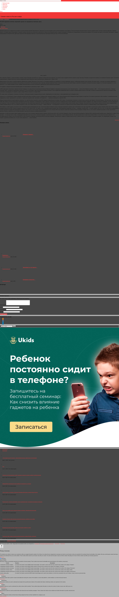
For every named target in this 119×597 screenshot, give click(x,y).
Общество (4, 4)
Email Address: (3, 309)
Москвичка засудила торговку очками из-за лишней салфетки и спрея (16, 527)
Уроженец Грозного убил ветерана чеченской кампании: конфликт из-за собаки (18, 519)
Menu (1, 11)
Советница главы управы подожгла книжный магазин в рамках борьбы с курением (19, 536)
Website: (1, 311)
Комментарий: (3, 304)
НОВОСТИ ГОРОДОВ (11, 14)
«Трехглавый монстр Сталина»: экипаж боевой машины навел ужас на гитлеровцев (19, 457)
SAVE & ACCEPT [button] (3, 596)
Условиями (37, 543)
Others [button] (1, 591)
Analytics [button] (1, 583)
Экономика (5, 6)
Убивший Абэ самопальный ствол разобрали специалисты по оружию (16, 483)
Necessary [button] (2, 557)
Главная (1, 19)
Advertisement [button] (3, 587)
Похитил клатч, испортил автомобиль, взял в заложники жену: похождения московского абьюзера (22, 501)
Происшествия (5, 3)
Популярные (5, 449)
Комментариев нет (6, 136)
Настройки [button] (57, 543)
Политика (4, 7)
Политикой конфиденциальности (46, 543)
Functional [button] (2, 574)
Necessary (3, 558)
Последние (4, 450)
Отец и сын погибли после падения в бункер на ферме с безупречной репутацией (19, 510)
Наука (3, 9)
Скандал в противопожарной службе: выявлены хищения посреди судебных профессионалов (21, 475)
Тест (3, 466)
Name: (1, 307)
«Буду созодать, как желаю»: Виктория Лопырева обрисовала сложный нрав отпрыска (20, 492)
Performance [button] (2, 579)
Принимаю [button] (62, 543)
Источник (117, 119)
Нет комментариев (4, 28)
